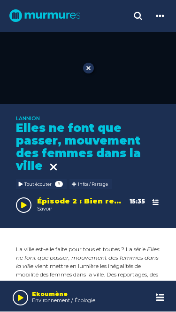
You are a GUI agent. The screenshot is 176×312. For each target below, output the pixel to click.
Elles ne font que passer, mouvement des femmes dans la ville (78, 147)
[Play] (20, 297)
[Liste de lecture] (160, 297)
